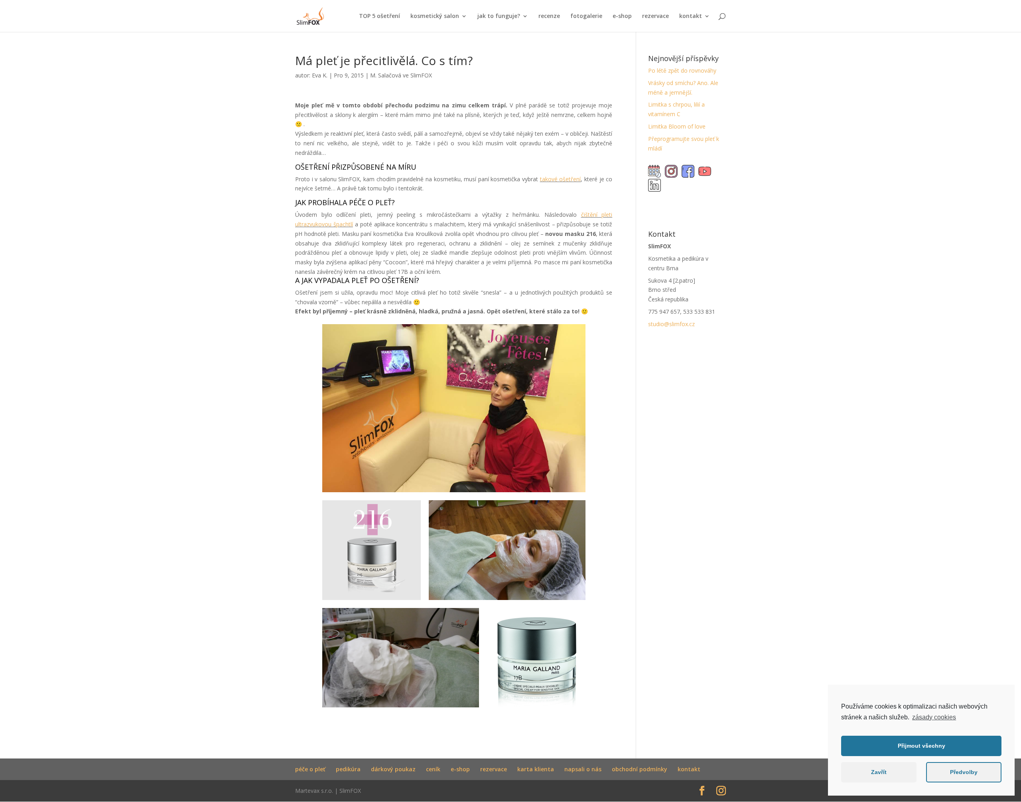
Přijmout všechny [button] (921, 746)
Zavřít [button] (879, 772)
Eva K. (319, 75)
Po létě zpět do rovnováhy (682, 70)
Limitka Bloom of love (677, 126)
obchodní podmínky (639, 769)
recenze (549, 16)
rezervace (655, 16)
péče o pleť (310, 769)
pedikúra (348, 769)
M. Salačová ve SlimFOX (401, 75)
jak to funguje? (498, 16)
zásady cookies (934, 717)
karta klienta (535, 769)
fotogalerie (586, 16)
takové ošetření (560, 179)
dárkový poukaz (393, 769)
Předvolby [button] (964, 772)
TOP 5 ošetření (379, 16)
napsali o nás (582, 769)
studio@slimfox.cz (671, 324)
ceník (433, 769)
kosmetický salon (434, 16)
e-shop (622, 16)
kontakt (690, 16)
